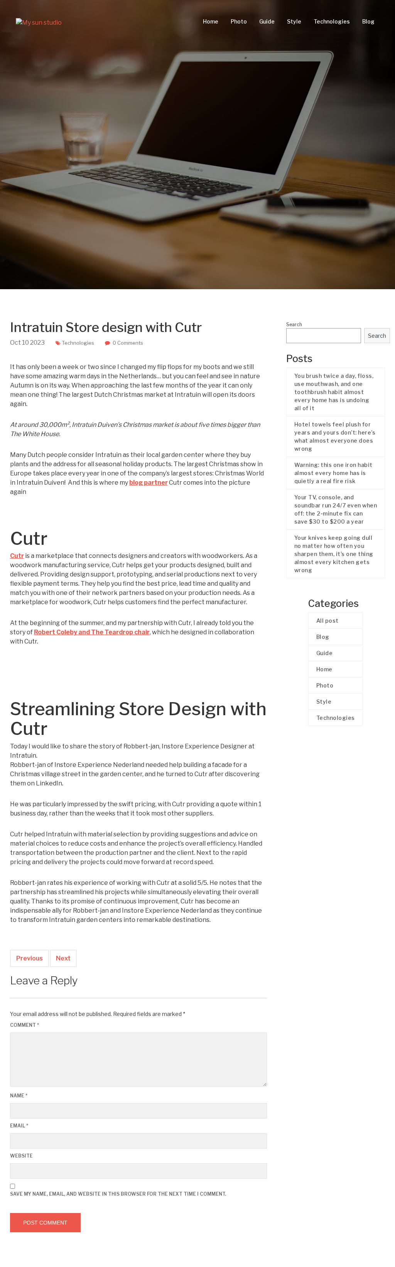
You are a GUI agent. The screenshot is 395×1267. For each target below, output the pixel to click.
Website (21, 1156)
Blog (368, 21)
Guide (267, 21)
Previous (29, 958)
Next (63, 958)
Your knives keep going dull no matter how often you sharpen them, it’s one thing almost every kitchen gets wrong (333, 553)
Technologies (332, 21)
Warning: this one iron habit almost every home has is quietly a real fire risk (333, 473)
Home (210, 21)
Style (294, 21)
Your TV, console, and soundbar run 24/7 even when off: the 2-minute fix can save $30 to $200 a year (335, 509)
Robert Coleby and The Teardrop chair (92, 632)
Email (19, 1126)
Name (18, 1096)
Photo (239, 21)
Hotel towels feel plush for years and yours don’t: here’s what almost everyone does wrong (335, 436)
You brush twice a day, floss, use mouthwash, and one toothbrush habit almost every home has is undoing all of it (334, 391)
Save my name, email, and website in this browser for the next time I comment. (118, 1194)
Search (294, 324)
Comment (24, 1025)
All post (327, 620)
